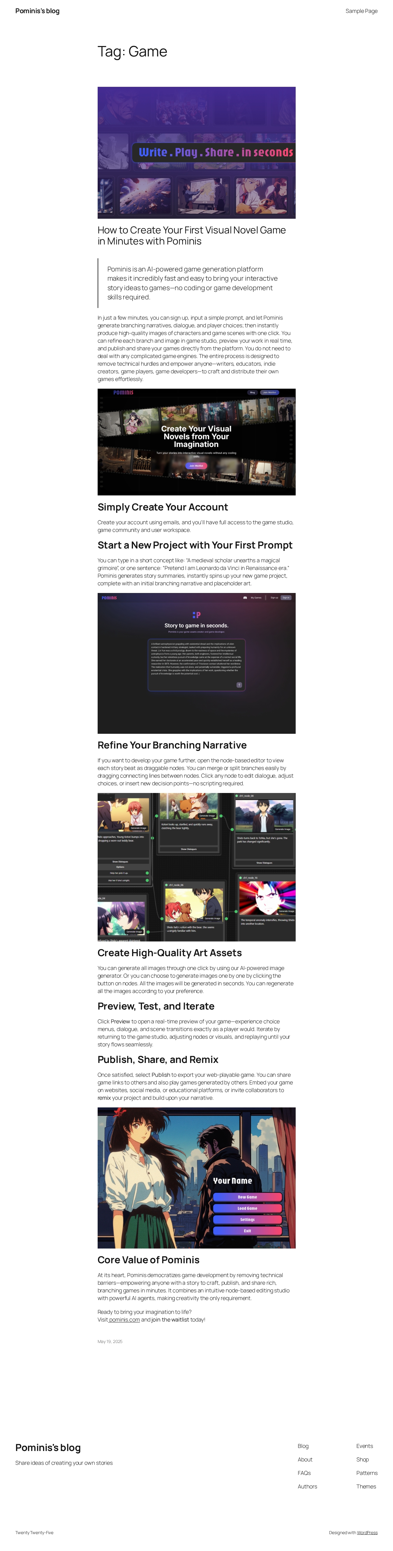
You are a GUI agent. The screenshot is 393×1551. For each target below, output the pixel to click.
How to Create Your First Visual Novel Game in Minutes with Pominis (192, 235)
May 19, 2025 (110, 1341)
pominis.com (124, 1319)
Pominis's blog (37, 10)
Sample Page (362, 10)
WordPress (367, 1532)
